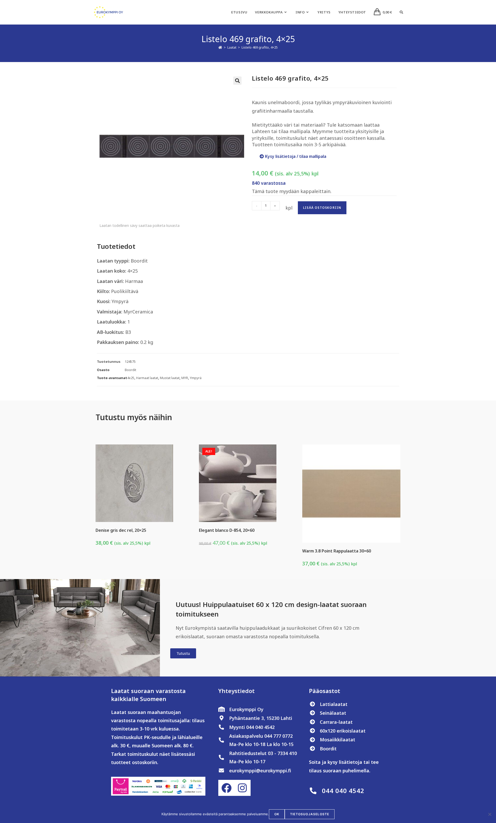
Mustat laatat (170, 377)
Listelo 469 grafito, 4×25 (260, 47)
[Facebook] (226, 788)
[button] (237, 80)
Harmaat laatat (147, 377)
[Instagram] (242, 788)
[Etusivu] (220, 47)
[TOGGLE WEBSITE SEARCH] (401, 12)
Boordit (130, 369)
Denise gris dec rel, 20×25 (121, 530)
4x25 (130, 377)
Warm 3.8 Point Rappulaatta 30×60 (336, 551)
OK (276, 814)
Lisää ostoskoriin (322, 207)
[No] (489, 814)
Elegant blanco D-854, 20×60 (226, 530)
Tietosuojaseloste (309, 814)
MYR (184, 377)
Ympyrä (196, 377)
